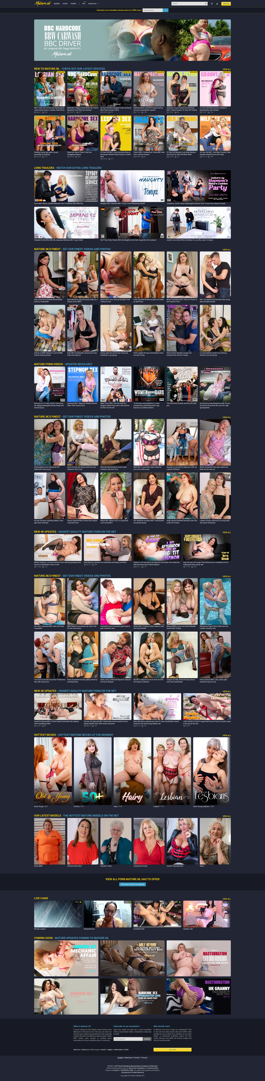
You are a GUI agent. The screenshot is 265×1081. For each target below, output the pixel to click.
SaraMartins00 (139, 929)
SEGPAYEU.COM (127, 1070)
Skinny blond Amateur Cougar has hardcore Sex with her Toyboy (179, 354)
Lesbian (156, 806)
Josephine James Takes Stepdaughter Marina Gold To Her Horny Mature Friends (196, 203)
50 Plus (76, 806)
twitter (126, 1050)
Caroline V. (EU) (106, 866)
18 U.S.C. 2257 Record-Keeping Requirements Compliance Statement (132, 1066)
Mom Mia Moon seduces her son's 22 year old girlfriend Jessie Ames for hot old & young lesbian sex (156, 722)
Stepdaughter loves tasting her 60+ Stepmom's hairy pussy (47, 468)
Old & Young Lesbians (201, 806)
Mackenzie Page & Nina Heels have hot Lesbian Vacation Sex (214, 627)
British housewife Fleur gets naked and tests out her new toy (214, 468)
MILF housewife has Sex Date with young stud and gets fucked (215, 301)
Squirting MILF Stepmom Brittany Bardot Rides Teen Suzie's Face (82, 404)
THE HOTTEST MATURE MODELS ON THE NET (91, 815)
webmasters (118, 1050)
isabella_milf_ (188, 929)
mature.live (93, 4)
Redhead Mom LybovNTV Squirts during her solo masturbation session (148, 109)
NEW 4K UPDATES (45, 531)
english (120, 1058)
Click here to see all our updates (132, 884)
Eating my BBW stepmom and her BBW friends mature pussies (48, 354)
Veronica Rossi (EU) (74, 866)
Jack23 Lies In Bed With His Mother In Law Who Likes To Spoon (190, 240)
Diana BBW (38, 866)
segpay (110, 1050)
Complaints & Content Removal (132, 1072)
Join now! (172, 1050)
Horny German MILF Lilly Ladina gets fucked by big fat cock (213, 681)
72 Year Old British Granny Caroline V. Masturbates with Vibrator (213, 109)
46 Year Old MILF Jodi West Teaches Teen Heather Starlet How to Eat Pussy (215, 153)
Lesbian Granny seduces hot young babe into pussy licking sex (214, 522)
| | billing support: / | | (101, 1050)
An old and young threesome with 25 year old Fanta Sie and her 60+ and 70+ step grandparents (215, 405)
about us (76, 1050)
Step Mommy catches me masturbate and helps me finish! (105, 562)
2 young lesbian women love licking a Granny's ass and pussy (213, 354)
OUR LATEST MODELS (47, 815)
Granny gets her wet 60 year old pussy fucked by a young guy (114, 354)
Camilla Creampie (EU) (175, 866)
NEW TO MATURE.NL (47, 68)
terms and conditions (137, 1068)
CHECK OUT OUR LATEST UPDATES (83, 68)
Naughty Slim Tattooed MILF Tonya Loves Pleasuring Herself (122, 203)
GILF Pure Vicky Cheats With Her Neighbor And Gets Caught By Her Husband (128, 240)
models (73, 4)
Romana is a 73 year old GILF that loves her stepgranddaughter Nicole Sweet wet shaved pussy (49, 405)
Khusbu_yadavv (40, 929)
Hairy (115, 806)
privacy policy (153, 1068)
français (144, 1058)
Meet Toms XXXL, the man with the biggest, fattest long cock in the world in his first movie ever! (114, 405)
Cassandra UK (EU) (140, 866)
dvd (83, 4)
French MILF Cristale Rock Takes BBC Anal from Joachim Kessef (149, 153)
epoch (103, 1050)
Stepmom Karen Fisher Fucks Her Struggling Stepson (79, 153)
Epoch (116, 1070)
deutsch (137, 1058)
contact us (85, 1050)
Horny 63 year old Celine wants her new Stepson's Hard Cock (81, 468)
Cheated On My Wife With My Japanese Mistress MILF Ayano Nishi (58, 240)
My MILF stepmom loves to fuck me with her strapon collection (148, 681)
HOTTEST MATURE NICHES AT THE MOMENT (85, 734)
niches (65, 4)
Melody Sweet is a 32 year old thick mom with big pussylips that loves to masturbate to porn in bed (57, 563)
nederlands (128, 1058)
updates (57, 4)
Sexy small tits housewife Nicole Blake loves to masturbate (48, 301)
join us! (226, 4)
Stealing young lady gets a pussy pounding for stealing (46, 153)
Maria (202, 866)
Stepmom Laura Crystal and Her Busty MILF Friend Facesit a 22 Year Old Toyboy (182, 109)
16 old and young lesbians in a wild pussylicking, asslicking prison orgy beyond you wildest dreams (146, 405)
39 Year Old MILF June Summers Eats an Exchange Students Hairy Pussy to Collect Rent (115, 154)
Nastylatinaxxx (89, 929)
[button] (229, 772)
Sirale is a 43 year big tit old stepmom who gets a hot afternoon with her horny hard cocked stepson (157, 563)
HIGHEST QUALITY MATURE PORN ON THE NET (87, 531)
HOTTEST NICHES (45, 734)
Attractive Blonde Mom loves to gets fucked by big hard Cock (113, 468)
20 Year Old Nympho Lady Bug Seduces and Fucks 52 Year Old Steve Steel (181, 153)
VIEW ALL (227, 69)
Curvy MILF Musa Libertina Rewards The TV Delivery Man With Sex (58, 203)
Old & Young (38, 806)
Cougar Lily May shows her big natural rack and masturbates (181, 681)
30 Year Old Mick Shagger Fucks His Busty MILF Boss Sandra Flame (115, 109)
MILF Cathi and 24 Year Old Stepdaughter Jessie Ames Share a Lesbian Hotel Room (49, 109)
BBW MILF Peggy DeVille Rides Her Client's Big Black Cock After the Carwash (82, 109)
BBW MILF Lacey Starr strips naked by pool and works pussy (147, 468)
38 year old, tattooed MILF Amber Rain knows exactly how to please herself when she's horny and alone (106, 722)
